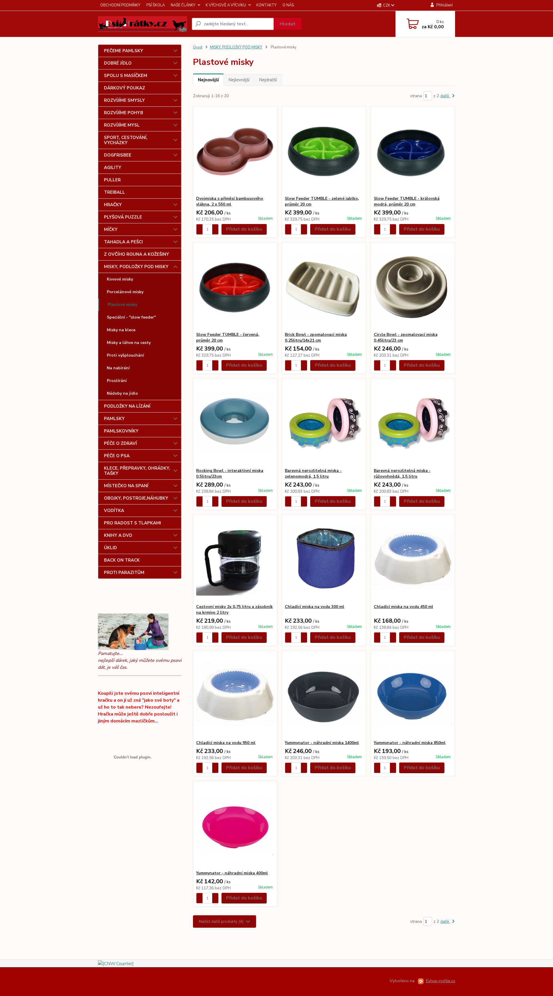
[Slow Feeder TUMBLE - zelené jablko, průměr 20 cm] (324, 151)
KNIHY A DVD (118, 535)
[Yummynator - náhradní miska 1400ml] (324, 695)
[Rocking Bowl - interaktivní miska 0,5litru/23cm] (235, 423)
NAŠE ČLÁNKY (183, 5)
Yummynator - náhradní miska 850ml (410, 742)
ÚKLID (110, 548)
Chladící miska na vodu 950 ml (225, 742)
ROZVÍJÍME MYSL (122, 125)
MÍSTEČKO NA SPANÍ (126, 486)
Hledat (288, 24)
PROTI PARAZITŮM (124, 572)
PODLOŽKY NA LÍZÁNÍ (127, 406)
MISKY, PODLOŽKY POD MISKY (136, 267)
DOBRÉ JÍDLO (118, 63)
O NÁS (288, 5)
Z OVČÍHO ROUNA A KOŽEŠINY (136, 254)
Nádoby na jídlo (122, 393)
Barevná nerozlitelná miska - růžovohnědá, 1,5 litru (402, 473)
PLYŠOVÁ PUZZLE (123, 217)
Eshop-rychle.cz (440, 981)
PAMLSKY (114, 418)
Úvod (197, 47)
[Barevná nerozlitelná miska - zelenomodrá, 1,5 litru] (324, 423)
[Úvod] (142, 24)
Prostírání (117, 380)
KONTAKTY (266, 5)
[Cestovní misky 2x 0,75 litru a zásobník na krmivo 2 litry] (235, 559)
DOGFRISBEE (117, 155)
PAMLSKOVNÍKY (121, 431)
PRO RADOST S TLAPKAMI (132, 523)
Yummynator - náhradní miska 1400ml (322, 742)
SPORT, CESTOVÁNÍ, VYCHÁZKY (125, 140)
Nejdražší (268, 80)
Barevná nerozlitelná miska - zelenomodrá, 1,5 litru (313, 473)
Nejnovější (208, 80)
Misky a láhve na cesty (129, 342)
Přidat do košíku (244, 229)
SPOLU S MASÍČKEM (125, 75)
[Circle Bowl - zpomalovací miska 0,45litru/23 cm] (413, 287)
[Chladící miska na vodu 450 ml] (413, 559)
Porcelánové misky (125, 292)
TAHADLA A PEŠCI (123, 242)
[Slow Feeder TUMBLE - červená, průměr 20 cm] (235, 287)
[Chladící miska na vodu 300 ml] (324, 559)
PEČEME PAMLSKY (123, 51)
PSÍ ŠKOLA (155, 5)
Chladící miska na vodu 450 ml (403, 606)
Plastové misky (122, 304)
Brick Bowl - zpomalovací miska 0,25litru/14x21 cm (316, 337)
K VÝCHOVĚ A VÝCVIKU (226, 5)
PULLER (112, 180)
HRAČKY (113, 205)
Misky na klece (121, 330)
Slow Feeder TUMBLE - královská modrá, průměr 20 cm (407, 201)
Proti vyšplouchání (125, 355)
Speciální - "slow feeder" (131, 317)
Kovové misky (120, 279)
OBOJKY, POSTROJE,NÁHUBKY (136, 498)
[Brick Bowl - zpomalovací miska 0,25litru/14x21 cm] (324, 287)
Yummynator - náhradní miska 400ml (232, 873)
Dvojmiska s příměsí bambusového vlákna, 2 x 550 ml (229, 201)
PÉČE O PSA (117, 456)
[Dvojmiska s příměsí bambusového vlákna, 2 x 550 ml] (235, 151)
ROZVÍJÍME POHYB (123, 113)
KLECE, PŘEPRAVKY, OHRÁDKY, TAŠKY (137, 470)
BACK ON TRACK (122, 560)
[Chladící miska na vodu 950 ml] (235, 695)
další (445, 96)
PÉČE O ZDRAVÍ (120, 443)
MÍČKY (111, 229)
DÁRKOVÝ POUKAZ (124, 88)
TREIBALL (114, 192)
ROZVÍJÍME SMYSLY (124, 100)
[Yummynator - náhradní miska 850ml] (413, 695)
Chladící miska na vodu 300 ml (314, 606)
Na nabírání (118, 368)
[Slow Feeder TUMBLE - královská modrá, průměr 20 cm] (413, 151)
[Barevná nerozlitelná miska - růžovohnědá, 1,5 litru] (413, 423)
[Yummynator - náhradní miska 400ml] (235, 825)
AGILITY (112, 167)
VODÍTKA (114, 510)
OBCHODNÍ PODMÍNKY (120, 5)
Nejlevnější (238, 80)
